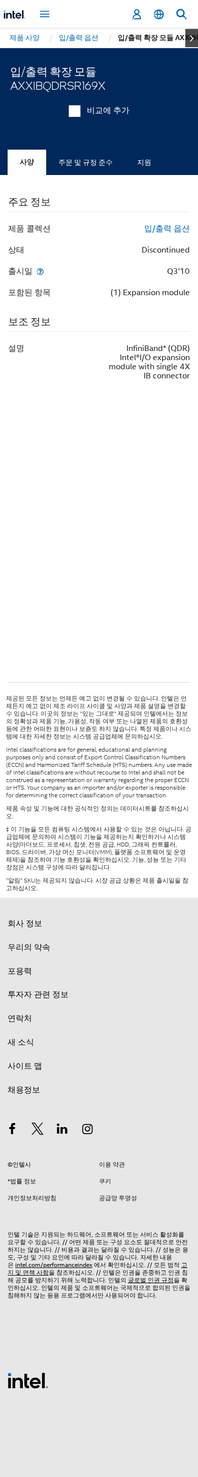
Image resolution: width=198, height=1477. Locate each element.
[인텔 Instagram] (87, 1130)
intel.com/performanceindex (53, 1265)
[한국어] (159, 14)
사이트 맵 (25, 1066)
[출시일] (40, 271)
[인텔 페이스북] (12, 1130)
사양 (27, 162)
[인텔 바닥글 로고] (28, 1380)
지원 (144, 162)
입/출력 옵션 (167, 229)
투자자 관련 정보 (38, 995)
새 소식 (21, 1042)
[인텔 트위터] (37, 1130)
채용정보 (24, 1090)
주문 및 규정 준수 (85, 162)
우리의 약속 (29, 947)
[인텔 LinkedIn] (62, 1130)
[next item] (191, 38)
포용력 (20, 971)
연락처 (20, 1018)
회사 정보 (25, 924)
